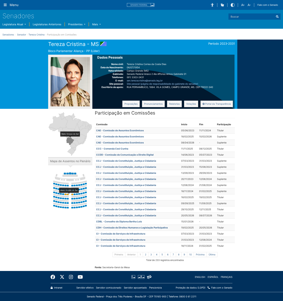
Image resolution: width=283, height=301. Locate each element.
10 (190, 254)
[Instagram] (71, 277)
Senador (21, 34)
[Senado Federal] (140, 5)
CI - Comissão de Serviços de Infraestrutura (120, 233)
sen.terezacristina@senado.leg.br (145, 80)
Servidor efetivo (85, 287)
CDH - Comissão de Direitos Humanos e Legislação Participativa (132, 227)
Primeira (118, 254)
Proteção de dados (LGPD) (190, 287)
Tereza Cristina (36, 34)
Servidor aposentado (135, 287)
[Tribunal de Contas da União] (148, 277)
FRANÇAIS (226, 277)
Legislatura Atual (13, 24)
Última (212, 254)
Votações (191, 103)
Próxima (200, 254)
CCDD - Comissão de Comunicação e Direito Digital (125, 154)
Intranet (57, 287)
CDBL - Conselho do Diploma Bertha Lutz (119, 221)
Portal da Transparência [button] (218, 103)
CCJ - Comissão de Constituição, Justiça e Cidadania (126, 160)
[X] (62, 277)
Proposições (131, 103)
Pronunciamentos (153, 103)
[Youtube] (79, 277)
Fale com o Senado (267, 4)
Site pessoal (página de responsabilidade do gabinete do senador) (162, 83)
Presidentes (75, 24)
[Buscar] (277, 17)
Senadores (18, 16)
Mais (95, 24)
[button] (212, 5)
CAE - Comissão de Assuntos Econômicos (120, 130)
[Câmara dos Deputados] (134, 277)
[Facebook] (54, 277)
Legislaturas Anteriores (47, 24)
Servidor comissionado (108, 287)
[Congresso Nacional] (141, 277)
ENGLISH (200, 277)
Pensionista (155, 287)
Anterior (131, 254)
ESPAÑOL (213, 277)
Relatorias (174, 103)
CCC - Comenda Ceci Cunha (112, 148)
